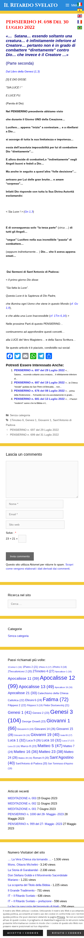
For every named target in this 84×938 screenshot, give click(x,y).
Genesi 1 (31, 420)
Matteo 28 (25, 758)
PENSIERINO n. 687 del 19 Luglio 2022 (39, 382)
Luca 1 (17, 740)
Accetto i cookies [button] (23, 933)
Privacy (61, 917)
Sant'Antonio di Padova (31, 763)
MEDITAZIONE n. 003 (22, 798)
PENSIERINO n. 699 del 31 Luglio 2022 (34, 434)
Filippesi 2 (17, 705)
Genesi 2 (40, 712)
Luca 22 (14, 746)
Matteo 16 (26, 752)
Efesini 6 (33, 700)
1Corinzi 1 (15, 667)
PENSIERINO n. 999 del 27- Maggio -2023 (35, 823)
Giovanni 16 (22, 735)
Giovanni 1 (44, 420)
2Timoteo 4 (43, 671)
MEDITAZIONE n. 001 (22, 809)
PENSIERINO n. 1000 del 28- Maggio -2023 (36, 814)
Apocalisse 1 (63, 671)
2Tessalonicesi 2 (20, 671)
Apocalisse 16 (63, 687)
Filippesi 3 (35, 705)
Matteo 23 (51, 752)
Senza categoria (20, 415)
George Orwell (34, 721)
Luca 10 (51, 740)
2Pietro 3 (59, 667)
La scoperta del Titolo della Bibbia (29, 885)
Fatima (56, 699)
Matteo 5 (50, 745)
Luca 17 (68, 740)
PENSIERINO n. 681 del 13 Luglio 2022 (39, 398)
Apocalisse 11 (23, 678)
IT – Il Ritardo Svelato (21, 895)
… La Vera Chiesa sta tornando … (29, 859)
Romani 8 (41, 757)
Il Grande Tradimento (21, 890)
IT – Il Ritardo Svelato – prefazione (30, 901)
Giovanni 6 (25, 729)
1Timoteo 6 (17, 420)
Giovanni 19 (45, 734)
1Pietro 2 (30, 666)
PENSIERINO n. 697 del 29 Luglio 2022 (39, 370)
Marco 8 (29, 746)
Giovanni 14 (44, 729)
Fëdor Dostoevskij (56, 705)
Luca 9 (33, 740)
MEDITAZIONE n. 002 (22, 803)
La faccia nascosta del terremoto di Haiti (33, 906)
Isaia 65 (66, 735)
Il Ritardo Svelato (31, 5)
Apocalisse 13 (36, 686)
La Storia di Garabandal (23, 870)
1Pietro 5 (45, 667)
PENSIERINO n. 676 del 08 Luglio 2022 (39, 390)
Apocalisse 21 (22, 693)
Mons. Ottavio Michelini (23, 864)
